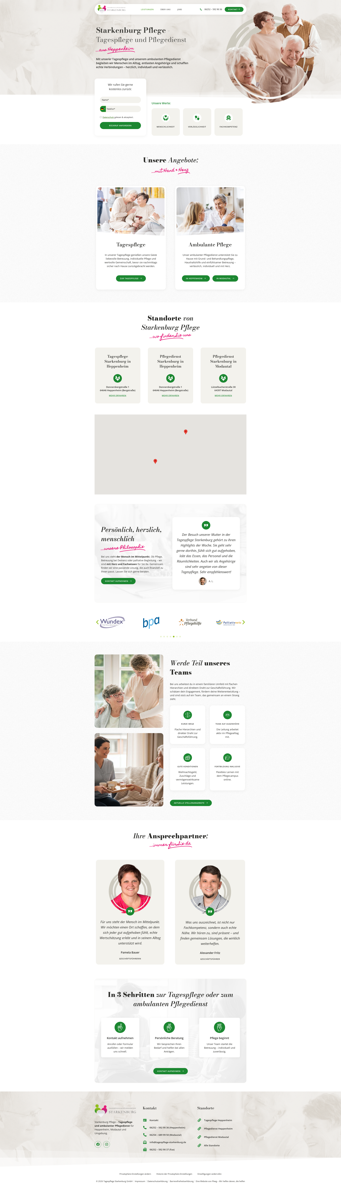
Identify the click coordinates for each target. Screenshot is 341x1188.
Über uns (165, 9)
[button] (185, 432)
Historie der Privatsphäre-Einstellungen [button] (174, 1174)
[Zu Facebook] (98, 1144)
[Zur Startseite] (112, 9)
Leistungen (147, 9)
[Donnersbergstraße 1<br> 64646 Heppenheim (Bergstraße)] (117, 378)
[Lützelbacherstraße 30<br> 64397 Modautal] (223, 378)
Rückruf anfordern (120, 125)
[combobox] (103, 109)
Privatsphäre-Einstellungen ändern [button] (135, 1174)
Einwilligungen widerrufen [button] (210, 1174)
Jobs (179, 9)
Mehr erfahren (117, 395)
